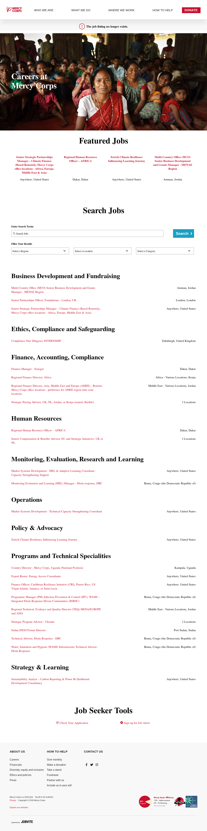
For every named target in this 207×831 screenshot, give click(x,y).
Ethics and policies (20, 775)
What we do (80, 10)
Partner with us (55, 780)
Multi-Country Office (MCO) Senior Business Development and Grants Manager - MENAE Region (172, 163)
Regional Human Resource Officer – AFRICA (80, 159)
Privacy (13, 800)
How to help (163, 10)
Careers (14, 759)
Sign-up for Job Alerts (136, 723)
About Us (17, 751)
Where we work (121, 10)
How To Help (57, 751)
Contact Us (93, 751)
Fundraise (53, 775)
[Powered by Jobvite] (22, 822)
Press (13, 780)
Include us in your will (59, 785)
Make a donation (56, 764)
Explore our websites (19, 807)
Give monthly (54, 759)
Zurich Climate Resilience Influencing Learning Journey (126, 159)
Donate (191, 10)
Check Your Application (73, 723)
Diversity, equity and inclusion (27, 769)
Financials (16, 764)
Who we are (43, 10)
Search (182, 233)
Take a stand (54, 769)
